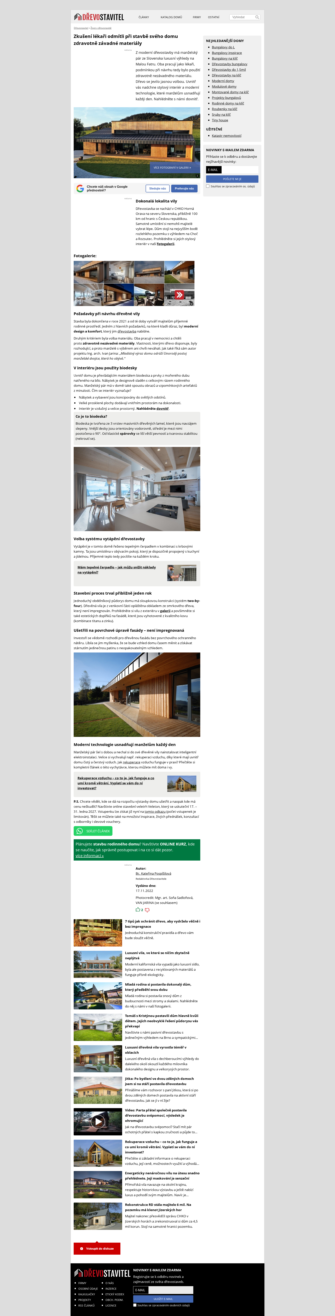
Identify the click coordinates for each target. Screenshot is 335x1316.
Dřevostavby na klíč (226, 75)
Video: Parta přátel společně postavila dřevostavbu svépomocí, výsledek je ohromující (156, 1115)
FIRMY (82, 1283)
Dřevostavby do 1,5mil (229, 69)
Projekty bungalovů (226, 97)
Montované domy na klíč (230, 92)
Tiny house (220, 120)
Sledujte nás (157, 188)
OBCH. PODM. (114, 1300)
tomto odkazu (155, 811)
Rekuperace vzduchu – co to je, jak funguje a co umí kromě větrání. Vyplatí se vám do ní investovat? (161, 1146)
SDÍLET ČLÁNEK (98, 831)
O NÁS (109, 1283)
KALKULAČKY (86, 1294)
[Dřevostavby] (99, 16)
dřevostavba (126, 331)
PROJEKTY (84, 1300)
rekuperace (131, 762)
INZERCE (111, 1288)
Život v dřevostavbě (101, 28)
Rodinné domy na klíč (228, 103)
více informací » (90, 855)
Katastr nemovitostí (226, 135)
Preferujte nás (184, 188)
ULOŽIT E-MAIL (163, 1299)
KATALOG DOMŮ (171, 17)
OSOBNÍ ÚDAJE (88, 1288)
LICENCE (110, 1305)
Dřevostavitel (81, 28)
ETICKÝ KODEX (114, 1294)
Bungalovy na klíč (225, 58)
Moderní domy (223, 81)
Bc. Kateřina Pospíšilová (153, 873)
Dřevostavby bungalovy (229, 64)
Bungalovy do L (223, 47)
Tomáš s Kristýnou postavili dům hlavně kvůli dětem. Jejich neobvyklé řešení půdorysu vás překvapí (161, 1020)
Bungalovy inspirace (227, 53)
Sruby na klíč (221, 114)
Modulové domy (224, 86)
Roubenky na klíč (224, 109)
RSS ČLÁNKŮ (86, 1305)
